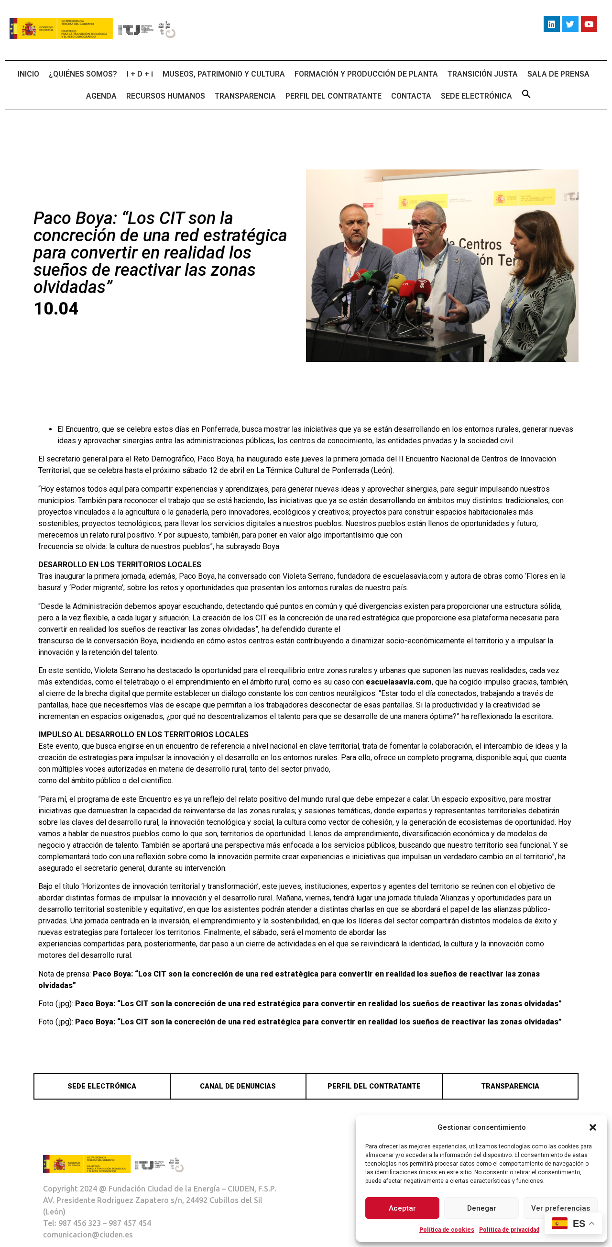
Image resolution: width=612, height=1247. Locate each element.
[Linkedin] (552, 24)
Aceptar (402, 1208)
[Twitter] (570, 24)
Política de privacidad (509, 1229)
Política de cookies (446, 1229)
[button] (593, 1127)
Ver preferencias (560, 1208)
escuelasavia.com (399, 681)
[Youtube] (589, 24)
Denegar (481, 1208)
